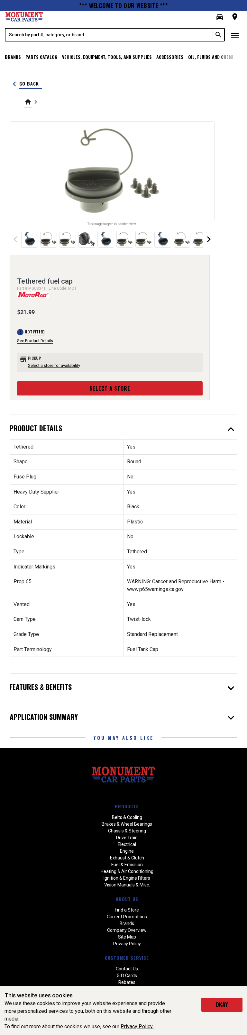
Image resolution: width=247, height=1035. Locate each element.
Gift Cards (127, 975)
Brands (13, 56)
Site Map (127, 937)
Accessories (169, 56)
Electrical (127, 844)
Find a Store (127, 909)
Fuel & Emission (127, 864)
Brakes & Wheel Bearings (127, 824)
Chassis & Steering (127, 830)
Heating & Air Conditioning (127, 871)
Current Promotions (127, 916)
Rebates (126, 982)
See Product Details (35, 340)
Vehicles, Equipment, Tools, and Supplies (107, 56)
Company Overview (127, 930)
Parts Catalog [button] (41, 56)
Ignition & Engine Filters (127, 878)
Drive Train (127, 837)
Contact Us (127, 968)
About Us (127, 898)
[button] (220, 17)
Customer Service (127, 957)
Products (127, 806)
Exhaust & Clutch (127, 857)
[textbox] (109, 35)
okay (221, 1004)
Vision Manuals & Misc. (127, 884)
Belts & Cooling (127, 817)
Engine (127, 851)
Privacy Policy (127, 943)
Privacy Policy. (137, 1026)
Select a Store (109, 388)
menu (235, 36)
